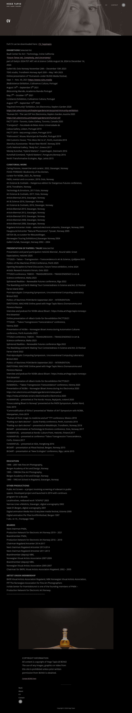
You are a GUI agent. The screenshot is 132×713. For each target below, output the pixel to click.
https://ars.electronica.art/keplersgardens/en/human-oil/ (33, 117)
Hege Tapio (14, 4)
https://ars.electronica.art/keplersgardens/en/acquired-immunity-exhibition (42, 110)
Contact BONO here (29, 678)
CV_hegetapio (45, 44)
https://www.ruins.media (40, 79)
